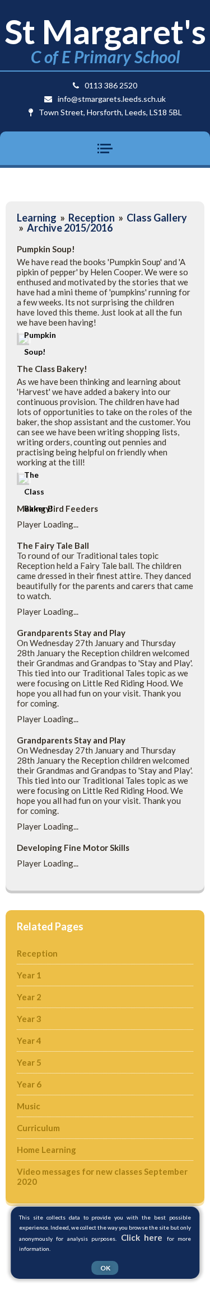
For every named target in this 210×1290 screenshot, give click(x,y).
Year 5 (29, 1062)
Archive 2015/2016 (70, 228)
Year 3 (29, 1019)
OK (105, 1268)
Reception (91, 217)
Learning (37, 217)
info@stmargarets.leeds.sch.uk (112, 98)
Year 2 (29, 997)
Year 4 (29, 1040)
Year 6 (29, 1084)
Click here (141, 1237)
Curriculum (38, 1128)
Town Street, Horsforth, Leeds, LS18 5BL (110, 112)
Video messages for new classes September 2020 (102, 1176)
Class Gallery (157, 217)
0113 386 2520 (111, 85)
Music (28, 1106)
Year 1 (29, 975)
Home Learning (46, 1150)
